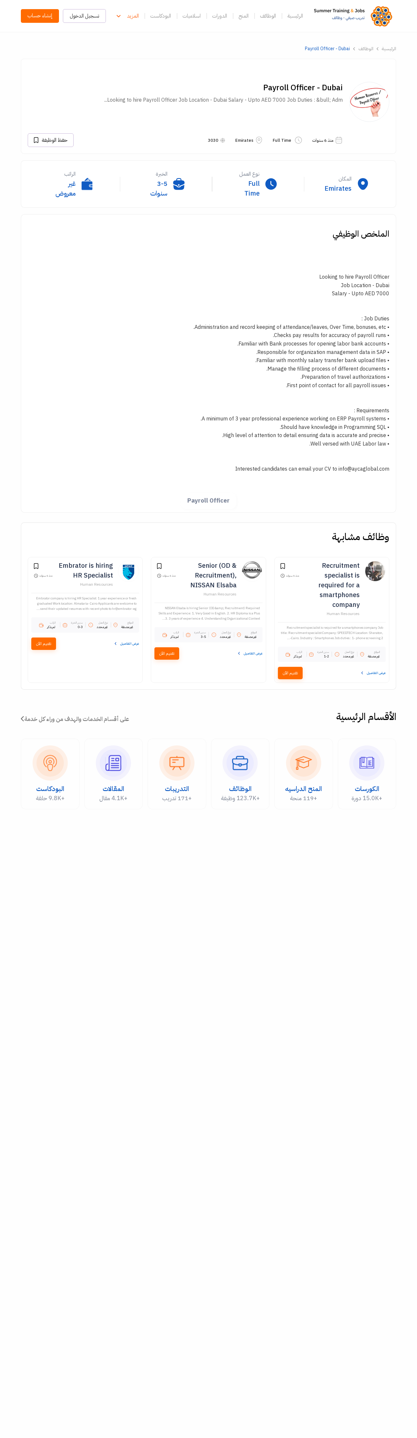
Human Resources (343, 614)
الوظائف (268, 16)
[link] (355, 16)
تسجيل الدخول (84, 16)
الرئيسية (295, 16)
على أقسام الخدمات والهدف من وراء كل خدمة (76, 718)
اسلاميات (191, 16)
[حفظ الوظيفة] (282, 567)
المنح (243, 16)
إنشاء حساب (39, 16)
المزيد (133, 16)
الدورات (219, 16)
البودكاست (160, 16)
